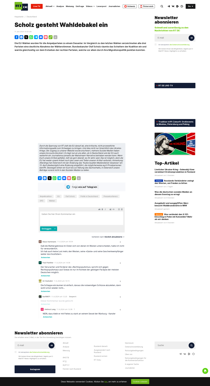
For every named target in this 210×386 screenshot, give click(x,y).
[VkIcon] (173, 6)
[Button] (191, 38)
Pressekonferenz (111, 196)
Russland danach (101, 346)
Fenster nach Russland (72, 369)
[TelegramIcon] (169, 6)
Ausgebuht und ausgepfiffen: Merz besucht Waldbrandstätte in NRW (171, 204)
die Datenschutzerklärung (179, 45)
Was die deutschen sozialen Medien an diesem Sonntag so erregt (173, 193)
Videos (89, 6)
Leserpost (101, 6)
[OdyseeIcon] (182, 6)
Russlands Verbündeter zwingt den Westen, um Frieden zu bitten (174, 181)
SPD (41, 201)
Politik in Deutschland (89, 196)
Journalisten (114, 6)
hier (105, 381)
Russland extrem (100, 356)
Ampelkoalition (46, 196)
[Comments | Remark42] (81, 262)
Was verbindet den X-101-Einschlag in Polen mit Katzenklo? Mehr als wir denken (173, 216)
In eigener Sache (132, 364)
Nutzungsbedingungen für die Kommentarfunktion (135, 359)
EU (58, 196)
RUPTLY (66, 365)
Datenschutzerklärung (134, 347)
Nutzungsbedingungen (134, 350)
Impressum (129, 343)
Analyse (60, 6)
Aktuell (49, 6)
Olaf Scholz (70, 196)
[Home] (21, 6)
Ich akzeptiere (173, 45)
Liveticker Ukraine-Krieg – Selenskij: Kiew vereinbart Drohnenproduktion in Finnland (175, 170)
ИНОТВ (66, 358)
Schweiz (131, 6)
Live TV (36, 6)
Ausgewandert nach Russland (102, 351)
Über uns (128, 354)
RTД (64, 361)
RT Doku (97, 360)
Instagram (35, 369)
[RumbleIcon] (177, 6)
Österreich (148, 6)
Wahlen (52, 201)
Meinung (70, 6)
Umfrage (80, 6)
